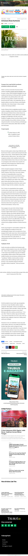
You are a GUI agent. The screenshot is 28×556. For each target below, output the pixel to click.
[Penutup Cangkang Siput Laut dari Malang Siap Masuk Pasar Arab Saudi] (4, 463)
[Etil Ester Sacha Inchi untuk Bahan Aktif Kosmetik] (4, 472)
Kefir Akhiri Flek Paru (5, 353)
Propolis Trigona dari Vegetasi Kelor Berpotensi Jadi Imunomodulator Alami (6, 510)
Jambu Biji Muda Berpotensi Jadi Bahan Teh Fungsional (6, 493)
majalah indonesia (5, 343)
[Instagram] (2, 525)
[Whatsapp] (15, 525)
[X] (10, 347)
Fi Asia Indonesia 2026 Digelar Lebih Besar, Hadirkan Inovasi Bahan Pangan (13, 432)
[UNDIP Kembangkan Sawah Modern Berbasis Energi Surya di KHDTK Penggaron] (4, 446)
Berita (2, 428)
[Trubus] (2, 23)
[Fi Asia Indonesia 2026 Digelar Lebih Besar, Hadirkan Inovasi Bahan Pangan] (14, 418)
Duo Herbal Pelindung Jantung (20, 509)
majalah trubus (12, 343)
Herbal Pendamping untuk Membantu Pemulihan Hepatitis (19, 493)
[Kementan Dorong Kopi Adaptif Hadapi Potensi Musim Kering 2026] (4, 454)
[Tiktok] (9, 525)
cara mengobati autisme (18, 341)
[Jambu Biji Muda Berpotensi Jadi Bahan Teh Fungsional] (7, 487)
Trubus (5, 23)
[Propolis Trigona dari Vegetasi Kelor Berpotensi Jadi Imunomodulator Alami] (7, 503)
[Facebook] (7, 347)
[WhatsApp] (16, 347)
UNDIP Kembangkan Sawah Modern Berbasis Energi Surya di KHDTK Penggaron (18, 446)
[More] (17, 26)
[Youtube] (12, 525)
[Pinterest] (13, 347)
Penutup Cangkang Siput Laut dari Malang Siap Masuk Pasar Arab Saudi (17, 463)
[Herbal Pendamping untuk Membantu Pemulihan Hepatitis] (21, 487)
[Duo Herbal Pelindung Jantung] (21, 503)
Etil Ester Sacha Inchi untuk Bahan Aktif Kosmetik (16, 471)
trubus (23, 343)
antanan (6, 341)
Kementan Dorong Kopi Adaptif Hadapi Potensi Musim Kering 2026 (17, 454)
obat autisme (18, 343)
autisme (10, 341)
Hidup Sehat (3, 496)
